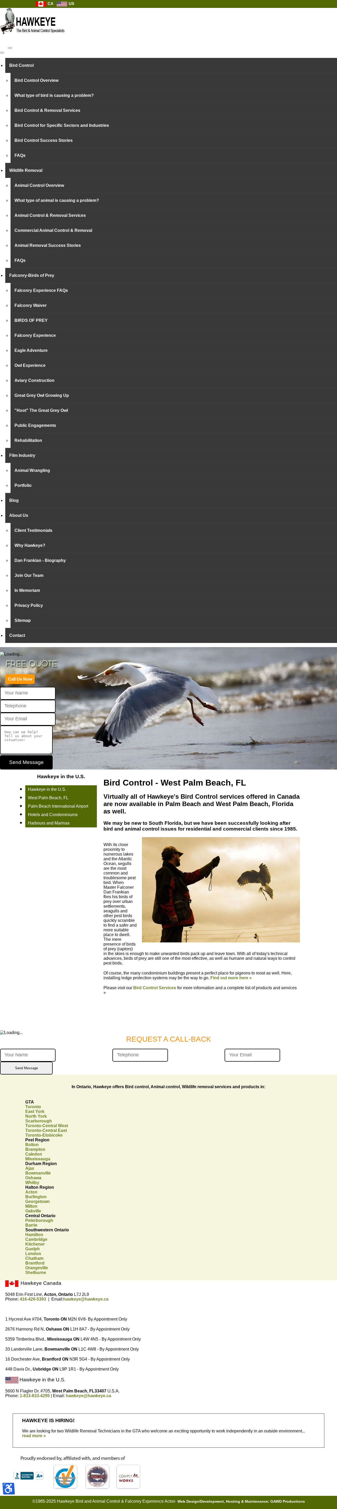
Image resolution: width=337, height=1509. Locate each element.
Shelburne (35, 1272)
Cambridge (36, 1239)
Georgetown (37, 1201)
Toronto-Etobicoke (44, 1135)
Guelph (32, 1249)
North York (36, 1116)
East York (34, 1111)
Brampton (35, 1149)
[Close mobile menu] (2, 52)
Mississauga (37, 1159)
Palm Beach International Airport (58, 806)
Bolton (32, 1144)
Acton (31, 1192)
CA (50, 3)
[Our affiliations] (75, 1488)
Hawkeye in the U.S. (47, 789)
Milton (31, 1206)
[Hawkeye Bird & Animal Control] (33, 36)
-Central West (46, 1125)
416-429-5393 (33, 1299)
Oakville (33, 1211)
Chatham (34, 1258)
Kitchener (35, 1244)
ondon (33, 1253)
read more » (34, 1435)
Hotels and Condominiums (53, 814)
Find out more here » (231, 978)
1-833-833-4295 (35, 1395)
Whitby (32, 1182)
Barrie (31, 1225)
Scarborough (38, 1121)
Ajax (29, 1168)
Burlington (36, 1197)
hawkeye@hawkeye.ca (85, 1299)
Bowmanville (38, 1173)
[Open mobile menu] (10, 48)
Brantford (34, 1263)
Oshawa (33, 1178)
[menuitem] (171, 65)
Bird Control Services (154, 988)
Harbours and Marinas (49, 823)
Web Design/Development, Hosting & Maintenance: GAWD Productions (241, 1501)
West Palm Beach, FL (48, 798)
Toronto (33, 1107)
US (71, 3)
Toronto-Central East (46, 1130)
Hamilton (34, 1234)
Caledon (33, 1154)
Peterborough (39, 1220)
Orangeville (36, 1268)
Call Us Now (20, 679)
